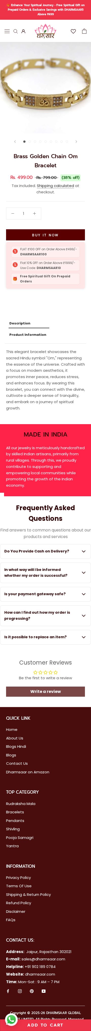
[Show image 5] (45, 141)
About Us (14, 738)
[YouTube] (44, 992)
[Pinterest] (32, 992)
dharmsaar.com (40, 974)
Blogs (11, 755)
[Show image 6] (51, 141)
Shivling (13, 829)
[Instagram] (20, 992)
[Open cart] (84, 31)
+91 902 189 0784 (40, 966)
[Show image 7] (56, 141)
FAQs (10, 919)
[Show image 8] (61, 141)
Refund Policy (18, 902)
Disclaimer (15, 911)
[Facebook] (8, 992)
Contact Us (17, 763)
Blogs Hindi (16, 746)
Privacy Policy (18, 877)
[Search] (15, 31)
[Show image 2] (30, 141)
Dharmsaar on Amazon (27, 772)
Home (11, 729)
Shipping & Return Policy (28, 894)
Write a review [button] (45, 691)
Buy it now (45, 235)
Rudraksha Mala (20, 803)
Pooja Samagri (19, 837)
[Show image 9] (67, 141)
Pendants (15, 820)
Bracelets (15, 812)
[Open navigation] (7, 31)
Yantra (12, 846)
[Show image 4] (40, 141)
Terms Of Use (19, 886)
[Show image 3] (35, 141)
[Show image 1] (24, 141)
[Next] (76, 141)
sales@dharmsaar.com (43, 959)
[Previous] (15, 141)
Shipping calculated (55, 185)
